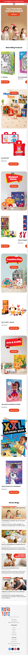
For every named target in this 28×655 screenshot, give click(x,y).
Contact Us (14, 633)
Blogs (14, 631)
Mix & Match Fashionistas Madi (10, 404)
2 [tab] (13, 38)
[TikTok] (18, 649)
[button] (26, 4)
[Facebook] (10, 649)
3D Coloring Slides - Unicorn (9, 77)
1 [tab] (11, 38)
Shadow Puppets (6, 240)
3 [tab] (15, 38)
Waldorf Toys (14, 641)
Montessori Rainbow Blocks (9, 158)
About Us (14, 629)
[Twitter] (12, 649)
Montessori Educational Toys (14, 643)
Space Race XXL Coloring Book (10, 486)
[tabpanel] (14, 22)
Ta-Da (3, 322)
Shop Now (14, 14)
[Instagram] (15, 649)
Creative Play (14, 645)
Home (14, 627)
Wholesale (14, 634)
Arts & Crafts (14, 639)
